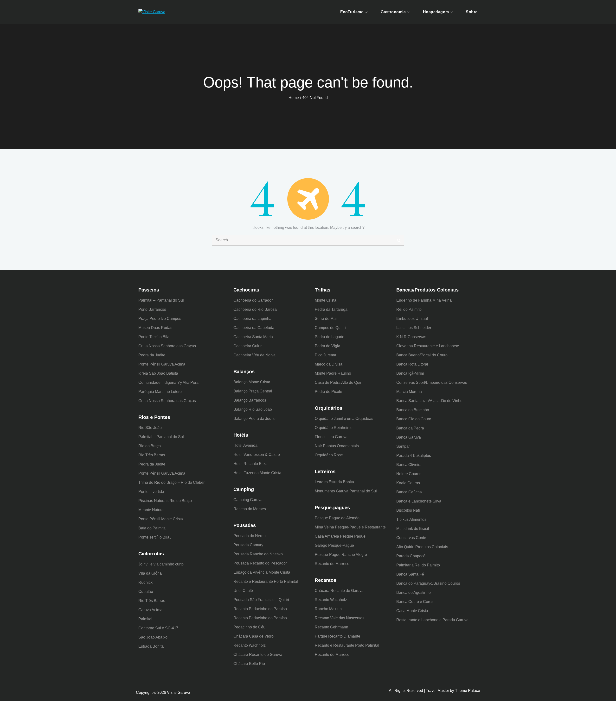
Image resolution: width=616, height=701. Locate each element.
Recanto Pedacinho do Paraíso (260, 609)
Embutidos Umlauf (412, 318)
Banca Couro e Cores (414, 602)
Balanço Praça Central (252, 391)
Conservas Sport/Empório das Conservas (431, 382)
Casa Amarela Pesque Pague (340, 536)
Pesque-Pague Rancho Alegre (341, 554)
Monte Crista (325, 300)
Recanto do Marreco (332, 564)
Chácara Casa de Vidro (253, 636)
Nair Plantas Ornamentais (337, 446)
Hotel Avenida (245, 445)
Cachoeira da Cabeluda (253, 328)
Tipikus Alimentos (411, 519)
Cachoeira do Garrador (253, 300)
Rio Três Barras (151, 455)
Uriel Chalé (243, 591)
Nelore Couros (408, 474)
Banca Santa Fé (410, 574)
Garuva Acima (150, 610)
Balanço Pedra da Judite (254, 418)
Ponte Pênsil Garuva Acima (161, 364)
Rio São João (150, 428)
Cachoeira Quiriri (248, 346)
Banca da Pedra (410, 428)
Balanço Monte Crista (251, 382)
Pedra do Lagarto (329, 337)
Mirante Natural (151, 510)
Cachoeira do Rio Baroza (255, 309)
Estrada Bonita (151, 646)
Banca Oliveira (409, 465)
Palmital (145, 619)
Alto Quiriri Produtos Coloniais (422, 547)
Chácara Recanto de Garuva (257, 654)
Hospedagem (436, 12)
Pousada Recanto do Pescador (260, 563)
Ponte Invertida (151, 492)
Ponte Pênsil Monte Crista (160, 519)
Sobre (472, 12)
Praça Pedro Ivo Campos (159, 318)
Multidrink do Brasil (412, 529)
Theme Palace (467, 691)
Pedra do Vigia (327, 346)
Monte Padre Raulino (333, 373)
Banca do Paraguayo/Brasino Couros (428, 583)
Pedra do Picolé (328, 392)
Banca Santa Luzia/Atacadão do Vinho (429, 401)
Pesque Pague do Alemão (337, 518)
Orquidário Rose (329, 455)
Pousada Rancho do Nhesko (258, 554)
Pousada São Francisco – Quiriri (261, 600)
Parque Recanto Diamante (337, 636)
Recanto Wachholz (249, 645)
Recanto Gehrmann (331, 627)
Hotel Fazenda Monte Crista (257, 473)
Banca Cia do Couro (413, 419)
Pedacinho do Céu (249, 627)
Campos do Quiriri (330, 328)
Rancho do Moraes (249, 509)
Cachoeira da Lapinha (252, 318)
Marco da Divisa (328, 364)
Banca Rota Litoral (412, 364)
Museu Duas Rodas (155, 328)
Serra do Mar (326, 318)
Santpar (403, 446)
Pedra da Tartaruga (331, 309)
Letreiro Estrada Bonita (334, 482)
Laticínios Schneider (413, 328)
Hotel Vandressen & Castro (256, 455)
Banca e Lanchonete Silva (418, 501)
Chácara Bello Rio (249, 664)
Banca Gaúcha (409, 492)
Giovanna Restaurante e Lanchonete (427, 346)
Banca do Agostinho (413, 592)
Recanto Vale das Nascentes (339, 618)
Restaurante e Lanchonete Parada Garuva (432, 620)
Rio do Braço (149, 446)
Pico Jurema (325, 355)
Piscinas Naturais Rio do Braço (165, 501)
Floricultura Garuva (331, 437)
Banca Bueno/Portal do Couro (422, 355)
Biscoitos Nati (408, 510)
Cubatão (145, 591)
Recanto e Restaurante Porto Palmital (265, 581)
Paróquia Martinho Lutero (160, 392)
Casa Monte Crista (412, 611)
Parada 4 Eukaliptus (413, 455)
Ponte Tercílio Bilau (155, 337)
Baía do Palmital (152, 528)
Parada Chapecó (410, 556)
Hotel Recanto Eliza (250, 464)
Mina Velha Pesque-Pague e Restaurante (350, 527)
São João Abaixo (152, 637)
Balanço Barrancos (249, 400)
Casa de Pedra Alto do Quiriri (340, 382)
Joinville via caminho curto (161, 564)
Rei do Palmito (409, 309)
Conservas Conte (411, 538)
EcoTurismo (352, 12)
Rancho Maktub (328, 609)
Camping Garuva (248, 500)
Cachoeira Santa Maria (253, 337)
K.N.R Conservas (411, 337)
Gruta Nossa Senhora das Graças (167, 346)
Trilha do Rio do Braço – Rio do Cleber (171, 482)
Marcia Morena (409, 392)
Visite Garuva (178, 692)
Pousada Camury (248, 545)
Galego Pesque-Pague (334, 545)
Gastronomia (393, 12)
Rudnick (145, 582)
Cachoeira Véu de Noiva (254, 355)
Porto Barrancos (152, 309)
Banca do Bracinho (412, 410)
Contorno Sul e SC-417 (158, 628)
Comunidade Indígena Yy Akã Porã (168, 382)
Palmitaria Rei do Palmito (418, 565)
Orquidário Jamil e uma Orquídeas (344, 418)
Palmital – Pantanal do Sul (161, 300)
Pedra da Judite (151, 355)
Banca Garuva (408, 437)
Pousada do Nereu (249, 536)
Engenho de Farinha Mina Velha (424, 300)
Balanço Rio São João (252, 409)
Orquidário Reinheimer (334, 428)
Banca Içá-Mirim (410, 373)
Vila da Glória (150, 573)
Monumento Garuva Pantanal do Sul (346, 491)
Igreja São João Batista (158, 373)
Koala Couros (408, 483)
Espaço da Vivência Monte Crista (261, 572)
